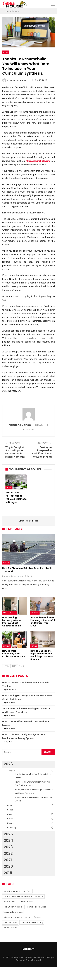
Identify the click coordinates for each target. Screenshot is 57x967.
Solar (6, 562)
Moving (34, 613)
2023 (8, 847)
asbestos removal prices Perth (17, 891)
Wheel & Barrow (10, 927)
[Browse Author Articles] (28, 414)
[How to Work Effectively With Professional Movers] (14, 639)
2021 (8, 860)
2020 (8, 866)
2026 (8, 764)
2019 (8, 873)
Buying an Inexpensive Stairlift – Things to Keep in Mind (42, 452)
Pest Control (9, 613)
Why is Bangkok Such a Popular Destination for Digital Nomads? (15, 452)
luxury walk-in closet (12, 912)
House (34, 646)
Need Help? (28, 949)
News (5, 52)
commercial (9, 901)
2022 (8, 853)
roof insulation (10, 922)
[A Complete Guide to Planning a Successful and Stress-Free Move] (42, 605)
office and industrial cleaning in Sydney (22, 917)
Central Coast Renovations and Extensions (23, 896)
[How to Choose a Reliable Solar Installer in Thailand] (28, 549)
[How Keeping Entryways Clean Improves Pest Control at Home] (14, 605)
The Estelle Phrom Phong (32, 922)
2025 (8, 834)
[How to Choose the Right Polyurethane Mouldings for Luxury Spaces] (42, 639)
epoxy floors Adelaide (13, 907)
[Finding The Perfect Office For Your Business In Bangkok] (16, 481)
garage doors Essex (36, 907)
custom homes (26, 901)
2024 (8, 840)
